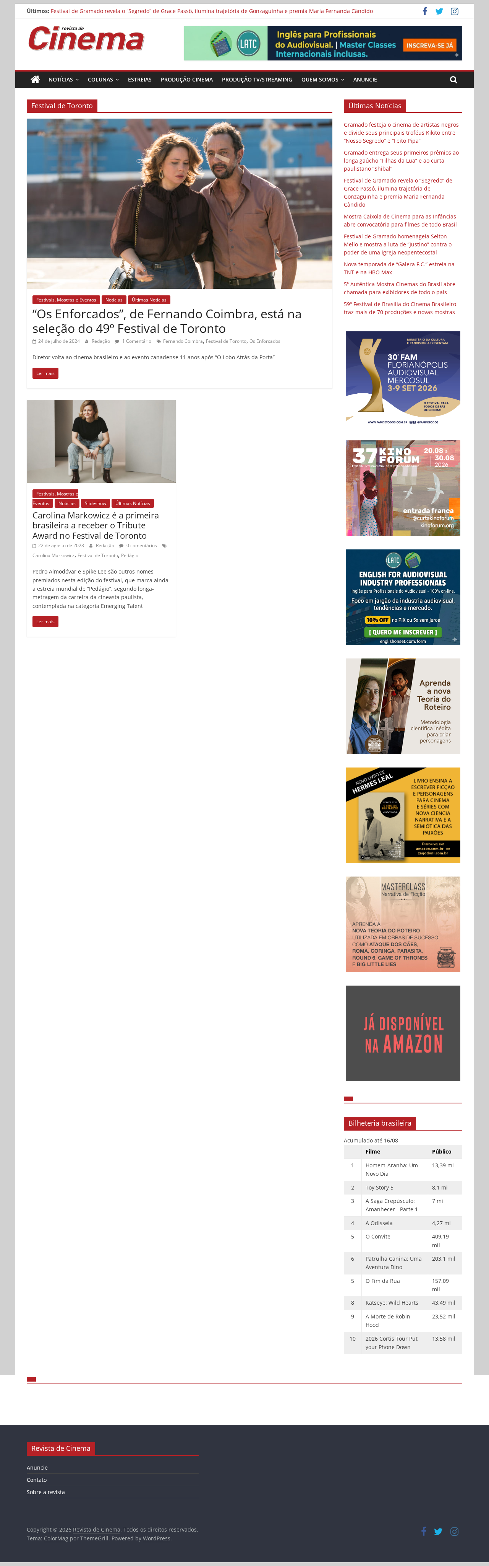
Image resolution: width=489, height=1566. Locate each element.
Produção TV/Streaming (257, 79)
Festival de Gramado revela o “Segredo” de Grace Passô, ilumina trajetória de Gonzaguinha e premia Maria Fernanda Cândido (212, 11)
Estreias (140, 79)
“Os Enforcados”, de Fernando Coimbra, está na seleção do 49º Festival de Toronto (167, 320)
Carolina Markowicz (53, 555)
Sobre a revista (46, 1492)
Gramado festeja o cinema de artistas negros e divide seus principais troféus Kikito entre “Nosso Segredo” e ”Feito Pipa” (401, 132)
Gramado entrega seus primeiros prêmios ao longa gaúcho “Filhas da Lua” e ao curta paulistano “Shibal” (401, 160)
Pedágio (129, 555)
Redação (101, 341)
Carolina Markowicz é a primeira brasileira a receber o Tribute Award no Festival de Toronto (95, 525)
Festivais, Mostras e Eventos (66, 300)
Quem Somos (319, 79)
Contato (37, 1479)
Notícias (61, 79)
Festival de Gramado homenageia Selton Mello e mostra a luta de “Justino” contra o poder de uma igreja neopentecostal (398, 244)
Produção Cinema (187, 79)
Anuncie (365, 79)
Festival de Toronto (226, 341)
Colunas (100, 79)
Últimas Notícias (149, 300)
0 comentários (141, 545)
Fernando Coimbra (183, 341)
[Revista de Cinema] (35, 80)
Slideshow (95, 503)
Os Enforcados (264, 341)
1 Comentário (136, 341)
